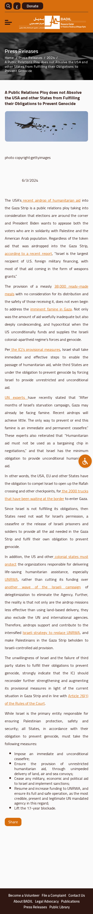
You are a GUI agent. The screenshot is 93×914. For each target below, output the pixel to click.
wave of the (35, 586)
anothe (10, 586)
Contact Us (76, 895)
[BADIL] (52, 22)
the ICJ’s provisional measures (35, 349)
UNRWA (11, 579)
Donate (32, 6)
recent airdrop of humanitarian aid (51, 200)
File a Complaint (54, 895)
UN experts (16, 397)
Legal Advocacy (47, 901)
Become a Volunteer (23, 895)
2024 (51, 58)
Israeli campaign (66, 586)
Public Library (59, 907)
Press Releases (31, 58)
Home (9, 58)
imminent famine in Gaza (51, 309)
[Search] (8, 6)
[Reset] (85, 461)
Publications (70, 901)
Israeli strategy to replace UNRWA (51, 632)
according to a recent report (28, 253)
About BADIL (23, 901)
